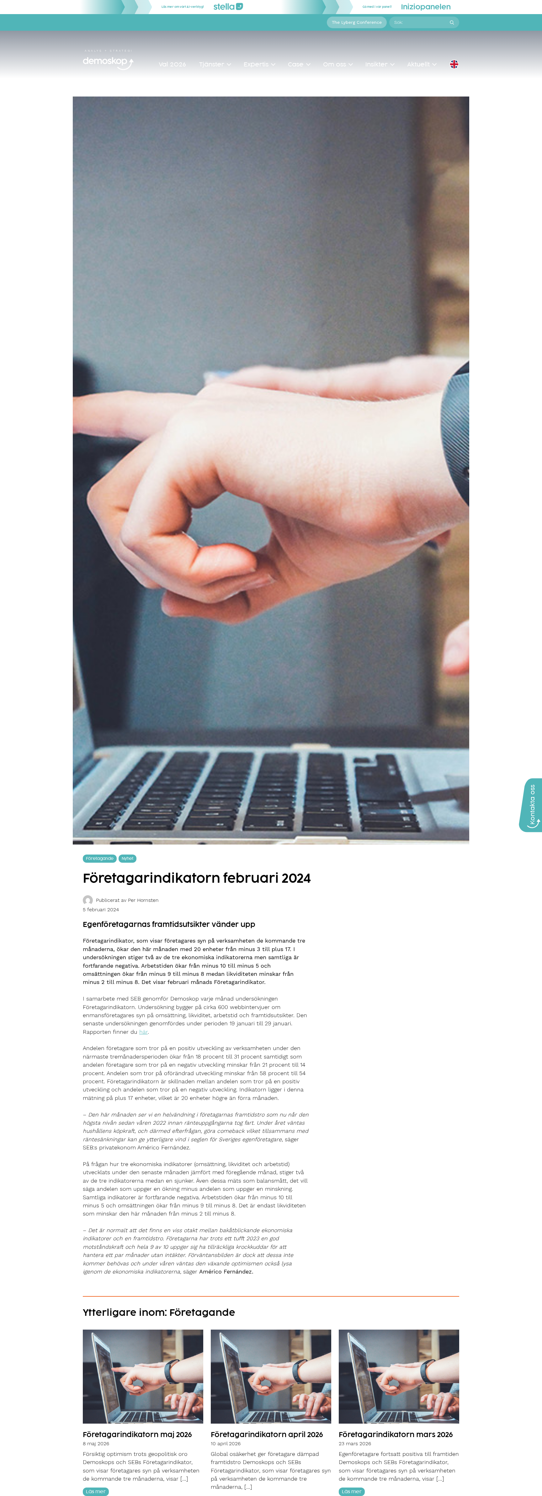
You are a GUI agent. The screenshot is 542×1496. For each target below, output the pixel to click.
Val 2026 (172, 64)
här (143, 1032)
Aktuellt (418, 64)
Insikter (376, 64)
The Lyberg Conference (357, 22)
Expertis (256, 64)
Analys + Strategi (109, 50)
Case (296, 64)
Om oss (334, 64)
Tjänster (211, 64)
